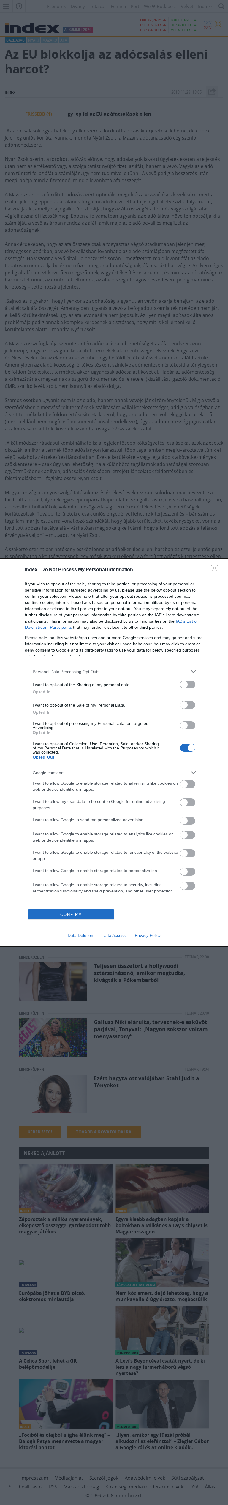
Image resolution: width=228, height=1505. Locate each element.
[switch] (187, 684)
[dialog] (114, 752)
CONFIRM (71, 914)
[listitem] (114, 671)
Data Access (114, 935)
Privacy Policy (148, 935)
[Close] (216, 570)
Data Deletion (80, 935)
